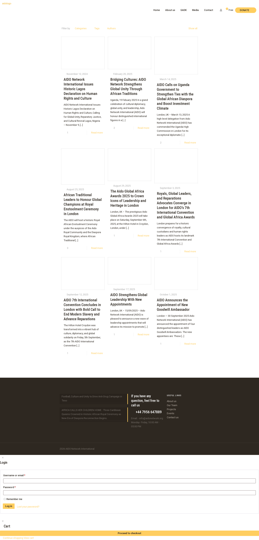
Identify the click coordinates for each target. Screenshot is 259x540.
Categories (81, 28)
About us (171, 401)
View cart (29, 537)
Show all (192, 28)
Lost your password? (28, 506)
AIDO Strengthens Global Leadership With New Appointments (128, 299)
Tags (97, 28)
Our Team (172, 405)
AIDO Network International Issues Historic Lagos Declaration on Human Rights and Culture (80, 89)
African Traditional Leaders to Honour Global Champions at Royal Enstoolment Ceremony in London (83, 204)
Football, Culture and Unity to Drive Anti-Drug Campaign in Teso (92, 398)
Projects (171, 409)
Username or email (19, 475)
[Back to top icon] (194, 448)
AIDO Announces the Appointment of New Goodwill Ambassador (173, 305)
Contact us (173, 417)
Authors (111, 28)
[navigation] (129, 529)
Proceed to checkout (129, 533)
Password (14, 487)
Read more (97, 132)
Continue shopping (12, 537)
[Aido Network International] (5, 10)
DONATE (244, 10)
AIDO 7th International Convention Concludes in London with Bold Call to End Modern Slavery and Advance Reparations (82, 309)
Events (170, 413)
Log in (8, 506)
